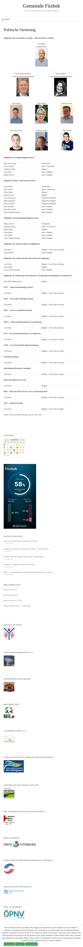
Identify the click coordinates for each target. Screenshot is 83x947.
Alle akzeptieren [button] (31, 944)
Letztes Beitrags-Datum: (12, 606)
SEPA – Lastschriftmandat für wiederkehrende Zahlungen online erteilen (28, 572)
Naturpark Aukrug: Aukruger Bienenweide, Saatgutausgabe (24, 557)
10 (11, 447)
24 (11, 452)
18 (14, 450)
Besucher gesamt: (10, 600)
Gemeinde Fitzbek (41, 6)
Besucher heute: (9, 590)
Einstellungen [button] (9, 944)
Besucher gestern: (10, 595)
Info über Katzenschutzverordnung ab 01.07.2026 (21, 541)
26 (17, 452)
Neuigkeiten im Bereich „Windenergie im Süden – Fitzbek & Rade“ (26, 549)
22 (5, 452)
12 (17, 447)
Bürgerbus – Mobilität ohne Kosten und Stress (19, 564)
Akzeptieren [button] (20, 944)
